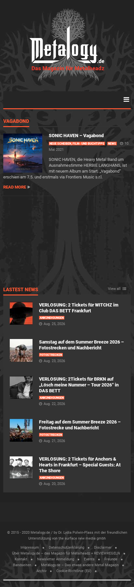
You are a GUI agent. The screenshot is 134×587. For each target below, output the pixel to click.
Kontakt (21, 559)
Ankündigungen (52, 318)
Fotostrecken (51, 355)
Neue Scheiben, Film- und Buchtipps (76, 143)
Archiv (41, 571)
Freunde (110, 559)
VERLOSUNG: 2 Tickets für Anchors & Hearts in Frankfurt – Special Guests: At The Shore (80, 464)
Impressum (29, 547)
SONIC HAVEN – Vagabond (76, 135)
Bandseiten (22, 565)
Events (89, 559)
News (112, 143)
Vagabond (16, 121)
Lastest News (20, 290)
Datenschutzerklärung (66, 547)
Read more (14, 187)
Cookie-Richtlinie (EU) (73, 571)
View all (114, 289)
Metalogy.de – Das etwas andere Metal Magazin (80, 565)
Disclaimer (103, 547)
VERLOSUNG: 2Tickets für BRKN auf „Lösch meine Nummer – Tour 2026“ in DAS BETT (79, 384)
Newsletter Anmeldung (55, 559)
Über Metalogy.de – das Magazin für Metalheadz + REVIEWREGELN (66, 553)
